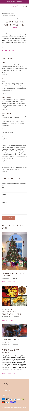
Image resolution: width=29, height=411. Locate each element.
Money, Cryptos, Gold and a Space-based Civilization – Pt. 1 (13, 311)
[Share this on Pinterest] (9, 50)
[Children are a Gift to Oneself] (14, 251)
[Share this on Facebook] (6, 50)
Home (3, 13)
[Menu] (2, 6)
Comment (5, 202)
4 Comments (16, 316)
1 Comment (14, 278)
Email (4, 194)
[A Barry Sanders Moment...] (14, 330)
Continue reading (8, 282)
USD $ (4, 395)
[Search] (5, 6)
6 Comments (14, 27)
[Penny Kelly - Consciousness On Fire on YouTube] (7, 390)
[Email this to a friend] (13, 50)
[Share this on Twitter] (3, 50)
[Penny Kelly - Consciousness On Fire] (14, 6)
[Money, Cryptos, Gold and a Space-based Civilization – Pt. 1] (14, 296)
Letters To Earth (10, 13)
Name (4, 187)
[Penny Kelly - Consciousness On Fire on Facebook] (3, 390)
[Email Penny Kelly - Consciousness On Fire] (10, 390)
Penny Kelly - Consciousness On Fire (16, 407)
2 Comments (15, 344)
